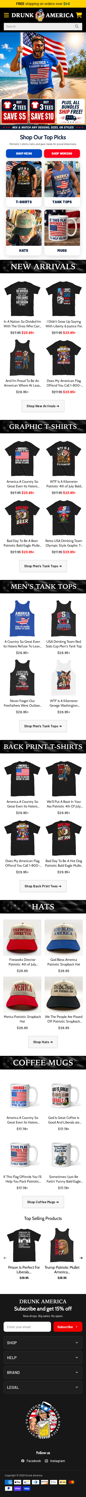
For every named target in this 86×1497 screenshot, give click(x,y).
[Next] (81, 1258)
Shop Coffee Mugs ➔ (43, 1202)
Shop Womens (62, 153)
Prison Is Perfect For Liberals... (24, 1269)
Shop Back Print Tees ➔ (43, 886)
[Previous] (5, 1258)
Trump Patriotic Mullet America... (62, 1269)
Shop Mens (24, 153)
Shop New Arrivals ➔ (43, 406)
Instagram (57, 1461)
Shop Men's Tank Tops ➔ (43, 566)
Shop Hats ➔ (43, 1042)
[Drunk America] (43, 1421)
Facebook (34, 1461)
